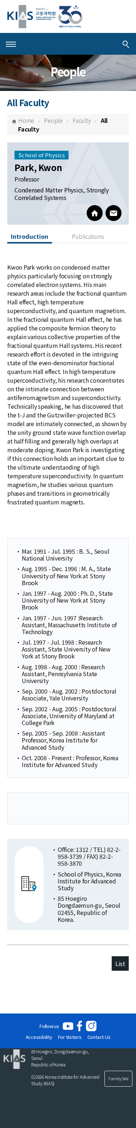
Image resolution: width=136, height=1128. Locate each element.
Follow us (49, 1026)
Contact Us (99, 1036)
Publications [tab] (88, 236)
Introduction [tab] (29, 236)
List (120, 963)
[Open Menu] (11, 43)
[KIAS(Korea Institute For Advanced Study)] (44, 16)
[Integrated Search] (125, 43)
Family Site (118, 1078)
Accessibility (39, 1036)
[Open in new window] (68, 1026)
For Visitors (70, 1036)
